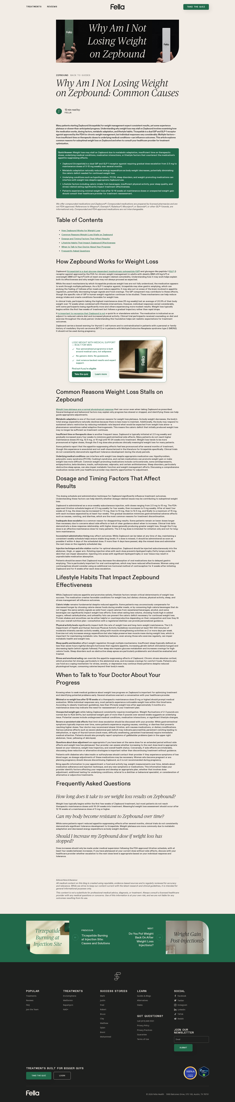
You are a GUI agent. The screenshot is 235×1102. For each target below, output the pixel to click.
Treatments (34, 7)
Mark (102, 996)
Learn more (101, 374)
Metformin (68, 1000)
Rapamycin (68, 1005)
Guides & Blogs (144, 996)
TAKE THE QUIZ (39, 1075)
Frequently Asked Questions (75, 251)
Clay (102, 1018)
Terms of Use (143, 1039)
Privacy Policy (143, 1025)
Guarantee (142, 1034)
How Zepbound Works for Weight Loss (80, 230)
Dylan (102, 1027)
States (140, 1005)
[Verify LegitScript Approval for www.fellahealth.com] (204, 1071)
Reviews (52, 7)
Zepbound (62, 75)
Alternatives (142, 1000)
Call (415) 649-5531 (145, 1021)
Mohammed (105, 1037)
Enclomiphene (69, 996)
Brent (102, 1032)
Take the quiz (81, 374)
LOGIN (62, 1075)
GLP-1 (172, 271)
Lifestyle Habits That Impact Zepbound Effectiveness (88, 242)
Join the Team (32, 1009)
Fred (102, 1005)
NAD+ (65, 1009)
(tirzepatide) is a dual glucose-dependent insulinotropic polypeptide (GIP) (103, 271)
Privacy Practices (144, 1030)
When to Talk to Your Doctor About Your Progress (85, 247)
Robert (103, 1009)
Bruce (102, 1014)
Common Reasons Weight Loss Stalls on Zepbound (87, 234)
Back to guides (80, 75)
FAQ (28, 1005)
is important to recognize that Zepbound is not (81, 313)
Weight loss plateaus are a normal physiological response (85, 409)
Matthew (104, 1023)
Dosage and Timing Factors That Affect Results (85, 238)
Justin (102, 1000)
